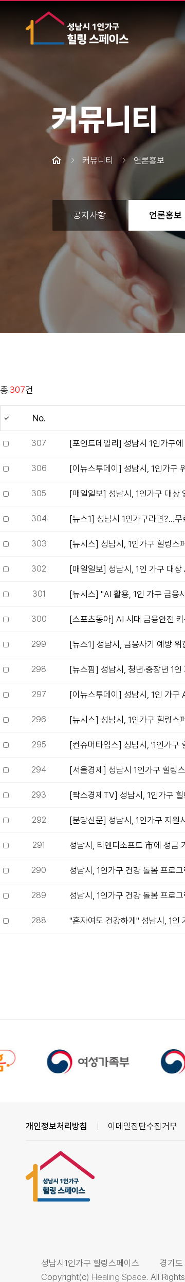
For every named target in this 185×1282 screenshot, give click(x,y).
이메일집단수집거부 (142, 1126)
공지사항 (89, 215)
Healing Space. (120, 1277)
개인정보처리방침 (56, 1126)
